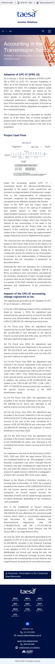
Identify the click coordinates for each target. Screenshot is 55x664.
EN (10, 31)
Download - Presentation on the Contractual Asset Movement (27, 575)
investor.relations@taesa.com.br (29, 635)
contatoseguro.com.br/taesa (29, 648)
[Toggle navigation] (49, 31)
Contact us (27, 629)
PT (3, 31)
